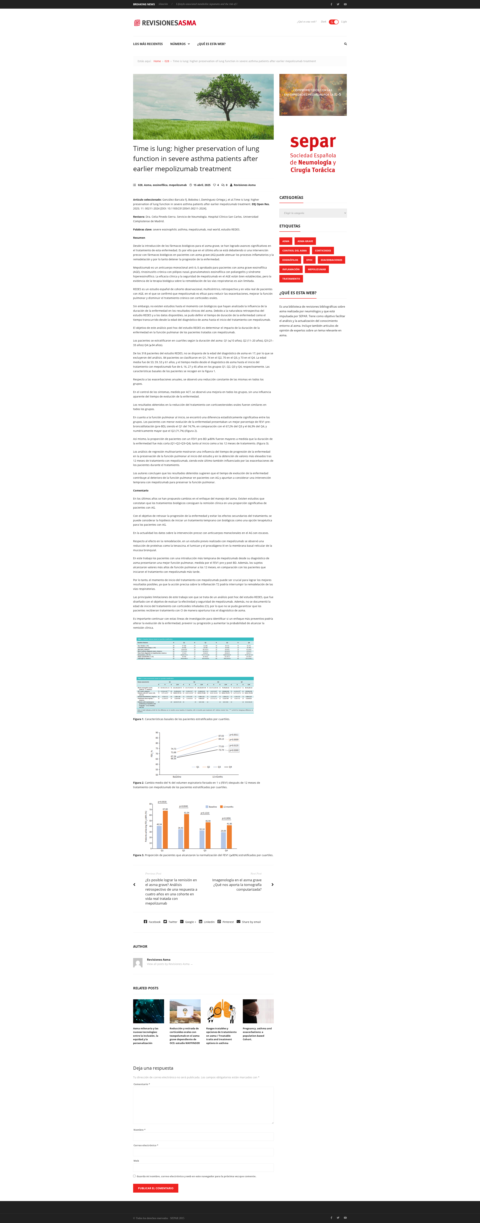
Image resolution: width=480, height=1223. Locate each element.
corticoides (323, 250)
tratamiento (291, 278)
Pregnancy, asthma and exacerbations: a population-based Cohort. (257, 1034)
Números (178, 44)
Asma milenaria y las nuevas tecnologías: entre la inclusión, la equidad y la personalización (145, 1036)
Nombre (140, 1129)
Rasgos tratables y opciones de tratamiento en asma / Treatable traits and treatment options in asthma (221, 1036)
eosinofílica (160, 185)
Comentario (142, 1084)
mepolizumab (178, 185)
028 (167, 61)
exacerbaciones (331, 260)
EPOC (309, 260)
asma (285, 241)
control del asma (294, 250)
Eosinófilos (290, 260)
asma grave (305, 241)
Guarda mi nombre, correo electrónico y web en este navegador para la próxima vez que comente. (196, 1176)
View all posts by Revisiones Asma (170, 964)
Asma (147, 185)
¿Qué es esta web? (306, 21)
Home (157, 61)
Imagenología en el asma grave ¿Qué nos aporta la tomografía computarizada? (237, 885)
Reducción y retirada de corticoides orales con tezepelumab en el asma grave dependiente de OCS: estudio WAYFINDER (185, 1036)
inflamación (291, 269)
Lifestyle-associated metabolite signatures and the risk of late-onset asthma (179, 4)
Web (136, 1160)
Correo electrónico (146, 1145)
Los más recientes (148, 44)
